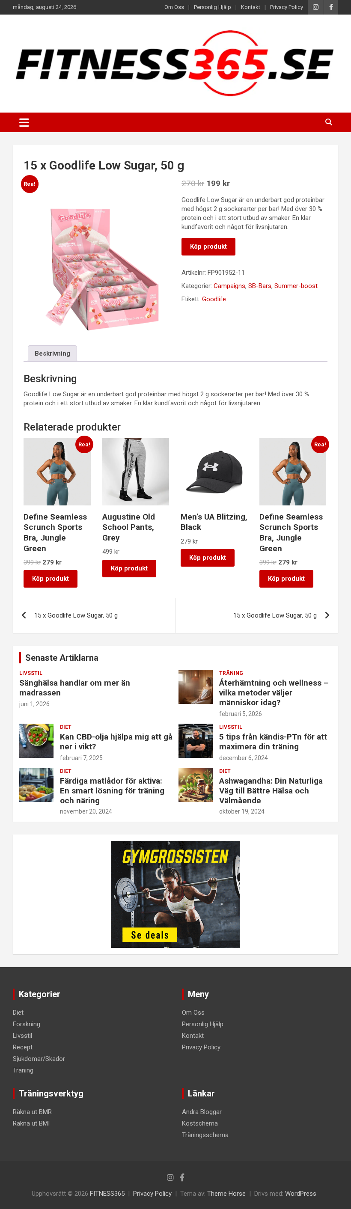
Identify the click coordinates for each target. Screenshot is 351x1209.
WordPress (300, 1193)
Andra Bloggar (202, 1112)
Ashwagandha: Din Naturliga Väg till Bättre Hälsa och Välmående (271, 790)
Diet (65, 727)
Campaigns (229, 286)
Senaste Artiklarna (61, 658)
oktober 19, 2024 (242, 811)
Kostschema (200, 1123)
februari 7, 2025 (81, 758)
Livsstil (30, 673)
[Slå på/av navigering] (24, 122)
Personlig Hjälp (212, 7)
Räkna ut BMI (31, 1123)
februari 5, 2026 (240, 713)
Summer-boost (296, 286)
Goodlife (214, 299)
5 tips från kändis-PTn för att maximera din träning (273, 742)
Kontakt (250, 7)
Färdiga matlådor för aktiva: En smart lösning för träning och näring (112, 790)
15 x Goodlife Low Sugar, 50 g (76, 615)
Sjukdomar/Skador (39, 1059)
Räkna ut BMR (32, 1112)
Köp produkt (208, 246)
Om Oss (174, 7)
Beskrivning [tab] (52, 353)
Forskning (26, 1024)
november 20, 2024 (86, 811)
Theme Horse (226, 1193)
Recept (23, 1047)
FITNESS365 (107, 1193)
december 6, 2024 (243, 758)
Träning (231, 673)
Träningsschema (205, 1135)
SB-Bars (259, 286)
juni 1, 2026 (34, 704)
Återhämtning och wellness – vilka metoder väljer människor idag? (274, 692)
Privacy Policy (286, 7)
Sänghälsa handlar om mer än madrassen (74, 688)
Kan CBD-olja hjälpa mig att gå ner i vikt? (116, 742)
